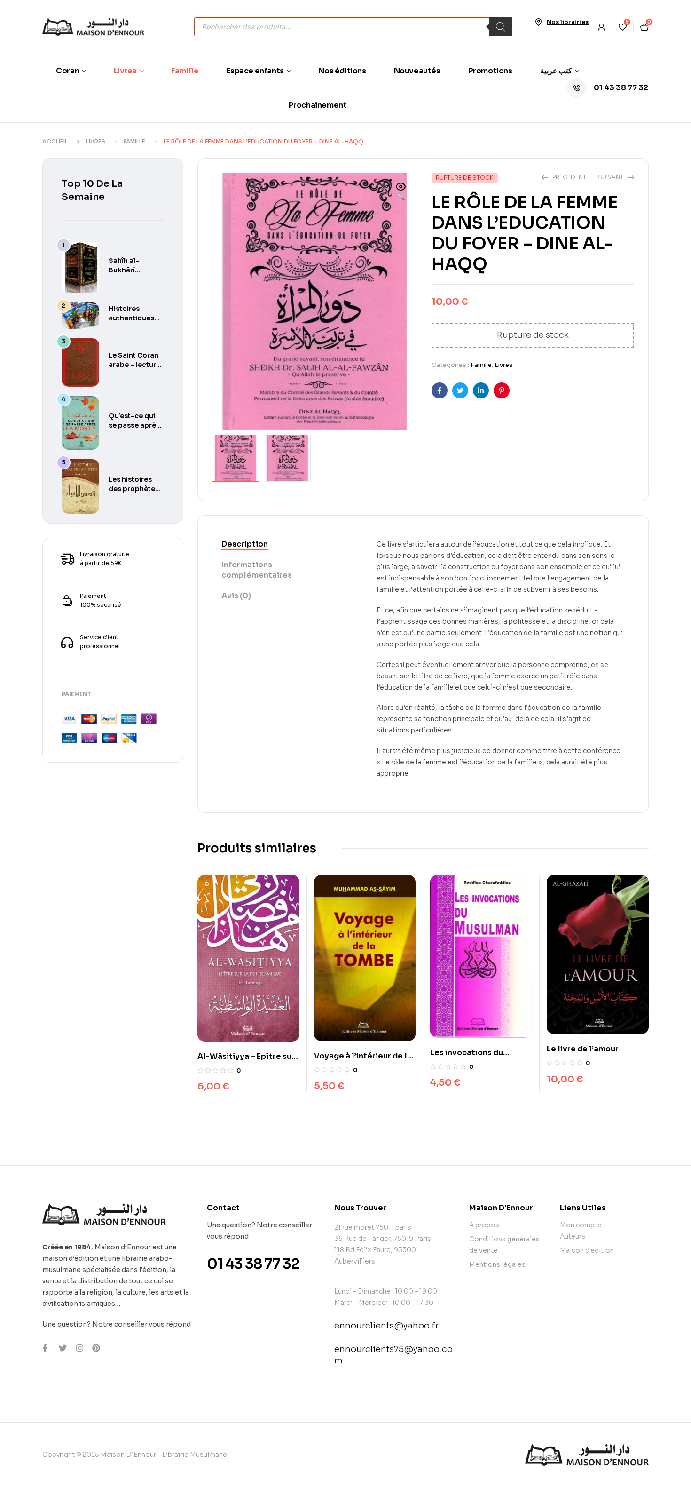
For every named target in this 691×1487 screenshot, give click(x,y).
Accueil (55, 141)
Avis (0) (236, 596)
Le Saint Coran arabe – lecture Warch (134, 364)
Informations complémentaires (256, 570)
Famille (134, 141)
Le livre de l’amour (583, 1049)
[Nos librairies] (538, 22)
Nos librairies (568, 21)
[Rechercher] (500, 26)
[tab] (275, 544)
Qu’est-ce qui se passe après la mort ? (134, 425)
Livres (95, 141)
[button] (401, 192)
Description (244, 544)
